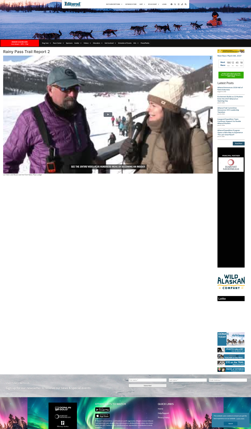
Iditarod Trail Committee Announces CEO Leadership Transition (228, 110)
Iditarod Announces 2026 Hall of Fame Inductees (230, 88)
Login (164, 4)
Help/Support (163, 413)
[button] (220, 163)
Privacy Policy (163, 417)
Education (96, 43)
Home (160, 409)
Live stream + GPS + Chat (19, 44)
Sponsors (69, 43)
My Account (152, 4)
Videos (86, 43)
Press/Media (145, 43)
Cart (141, 4)
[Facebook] (171, 4)
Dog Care (45, 43)
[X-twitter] (175, 4)
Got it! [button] (231, 423)
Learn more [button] (240, 418)
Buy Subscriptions (113, 4)
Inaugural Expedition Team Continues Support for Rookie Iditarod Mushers (229, 121)
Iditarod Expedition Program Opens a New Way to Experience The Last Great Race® (230, 132)
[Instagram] (178, 4)
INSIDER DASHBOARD (20, 42)
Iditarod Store (130, 4)
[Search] (185, 4)
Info (134, 43)
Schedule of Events (124, 43)
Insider (76, 43)
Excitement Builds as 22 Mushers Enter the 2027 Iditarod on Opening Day (230, 99)
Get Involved (109, 43)
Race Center (57, 43)
